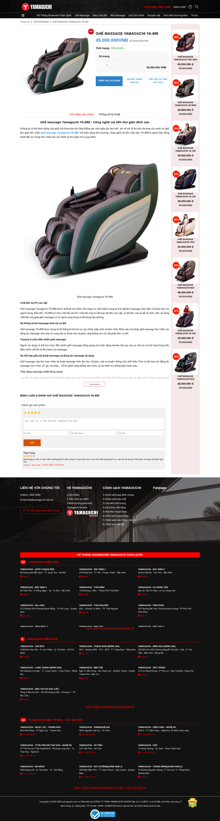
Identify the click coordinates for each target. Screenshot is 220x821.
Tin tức (194, 15)
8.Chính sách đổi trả (113, 524)
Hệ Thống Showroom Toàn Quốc (54, 15)
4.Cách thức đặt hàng (114, 507)
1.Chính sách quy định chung (118, 495)
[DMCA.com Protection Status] (192, 803)
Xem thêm (95, 384)
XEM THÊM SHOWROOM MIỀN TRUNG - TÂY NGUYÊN (109, 787)
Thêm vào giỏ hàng (109, 80)
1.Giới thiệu (73, 495)
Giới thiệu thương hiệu (175, 15)
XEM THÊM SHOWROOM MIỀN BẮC (109, 628)
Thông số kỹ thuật (109, 114)
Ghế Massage (82, 15)
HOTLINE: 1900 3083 (157, 7)
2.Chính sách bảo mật (114, 499)
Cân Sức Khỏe (136, 15)
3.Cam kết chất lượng (114, 503)
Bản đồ (25, 576)
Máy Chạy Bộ (100, 15)
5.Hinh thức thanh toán (115, 511)
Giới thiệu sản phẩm (81, 114)
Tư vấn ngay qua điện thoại (42, 510)
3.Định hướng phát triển (79, 503)
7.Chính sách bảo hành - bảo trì (119, 520)
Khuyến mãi (154, 15)
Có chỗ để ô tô (29, 734)
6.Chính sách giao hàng (115, 516)
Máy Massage (117, 15)
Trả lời (26, 465)
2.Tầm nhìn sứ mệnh (78, 499)
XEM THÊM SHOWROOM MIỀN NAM (109, 706)
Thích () (36, 465)
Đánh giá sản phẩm (33, 405)
